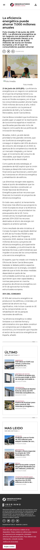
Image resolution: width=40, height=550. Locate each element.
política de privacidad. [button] (10, 541)
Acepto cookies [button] (9, 546)
